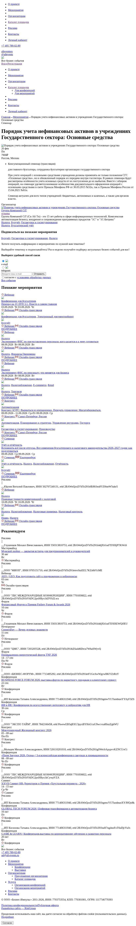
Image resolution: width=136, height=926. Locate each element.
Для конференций (25, 90)
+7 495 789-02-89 (10, 45)
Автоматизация (10, 407)
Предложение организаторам (31, 876)
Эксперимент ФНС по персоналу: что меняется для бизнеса (35, 372)
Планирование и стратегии (35, 422)
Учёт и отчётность (11, 445)
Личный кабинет (17, 40)
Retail (51, 385)
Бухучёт (15, 222)
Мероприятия (15, 10)
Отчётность (61, 463)
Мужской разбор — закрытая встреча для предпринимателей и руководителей (45, 551)
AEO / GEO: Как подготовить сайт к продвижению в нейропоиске (39, 576)
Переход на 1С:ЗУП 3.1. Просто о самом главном (29, 304)
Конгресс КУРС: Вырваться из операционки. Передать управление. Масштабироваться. (51, 410)
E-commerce (39, 385)
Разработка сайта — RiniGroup (18, 908)
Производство (47, 429)
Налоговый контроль (70, 511)
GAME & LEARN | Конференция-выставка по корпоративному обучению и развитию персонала (56, 833)
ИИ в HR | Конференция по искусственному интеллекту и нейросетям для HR (45, 705)
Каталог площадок (18, 22)
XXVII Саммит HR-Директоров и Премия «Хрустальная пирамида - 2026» (43, 783)
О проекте (14, 4)
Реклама (12, 28)
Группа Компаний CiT (14, 210)
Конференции (22, 867)
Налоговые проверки (45, 511)
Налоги (5, 222)
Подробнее (7, 917)
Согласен (7, 923)
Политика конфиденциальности (19, 905)
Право (4, 517)
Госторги (85, 422)
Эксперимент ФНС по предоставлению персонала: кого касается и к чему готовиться (49, 341)
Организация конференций (30, 885)
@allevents (7, 54)
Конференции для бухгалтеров (18, 301)
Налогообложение (21, 385)
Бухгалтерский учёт (22, 225)
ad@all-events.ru (10, 855)
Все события (8, 280)
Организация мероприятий (30, 888)
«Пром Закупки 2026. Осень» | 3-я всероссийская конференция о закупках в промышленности (54, 755)
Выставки (20, 870)
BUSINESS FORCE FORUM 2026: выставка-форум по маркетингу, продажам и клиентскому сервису (58, 680)
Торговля (16, 391)
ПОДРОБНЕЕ (9, 329)
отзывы (5, 213)
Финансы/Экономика (23, 354)
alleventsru (7, 51)
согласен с (28, 277)
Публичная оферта (48, 905)
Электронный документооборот (55, 316)
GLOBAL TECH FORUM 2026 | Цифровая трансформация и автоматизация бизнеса (49, 808)
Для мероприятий (25, 93)
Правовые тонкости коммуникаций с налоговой (28, 499)
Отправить (39, 274)
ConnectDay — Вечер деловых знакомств (24, 629)
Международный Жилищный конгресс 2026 (26, 730)
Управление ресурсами (65, 422)
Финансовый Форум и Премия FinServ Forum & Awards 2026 (35, 604)
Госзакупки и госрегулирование (39, 222)
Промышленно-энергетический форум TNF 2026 (29, 654)
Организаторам (16, 16)
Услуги (12, 882)
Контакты (13, 34)
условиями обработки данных (34, 277)
